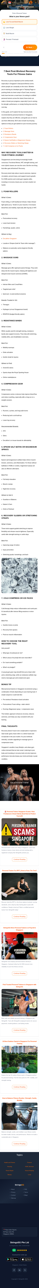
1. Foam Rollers (8, 128)
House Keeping (29, 1170)
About (13, 1189)
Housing (9, 1166)
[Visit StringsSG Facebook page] (14, 1270)
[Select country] (10, 3)
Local (29, 1174)
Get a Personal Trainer (19, 783)
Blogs (26, 1195)
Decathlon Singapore (10, 238)
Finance (29, 1162)
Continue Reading (19, 859)
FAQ (25, 1189)
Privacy (13, 1192)
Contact (13, 1195)
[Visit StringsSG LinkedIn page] (19, 1270)
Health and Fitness (9, 1162)
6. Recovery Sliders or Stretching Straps (16, 143)
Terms (26, 1192)
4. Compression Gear (10, 137)
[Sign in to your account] (30, 2)
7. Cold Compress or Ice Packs (13, 146)
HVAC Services (29, 1166)
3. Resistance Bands (9, 134)
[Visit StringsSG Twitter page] (25, 1270)
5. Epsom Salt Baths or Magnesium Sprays (16, 140)
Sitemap (13, 1198)
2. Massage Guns (8, 131)
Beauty (10, 1174)
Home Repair (9, 1170)
